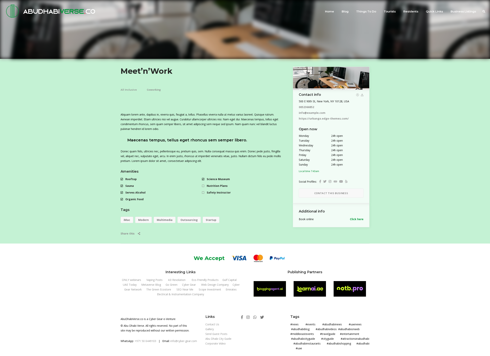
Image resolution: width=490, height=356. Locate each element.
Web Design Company (215, 284)
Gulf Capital (229, 280)
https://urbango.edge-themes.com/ (324, 118)
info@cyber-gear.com (183, 341)
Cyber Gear (189, 284)
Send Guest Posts (216, 334)
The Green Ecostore (158, 289)
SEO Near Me (185, 289)
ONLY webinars (131, 280)
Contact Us (212, 324)
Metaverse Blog (151, 284)
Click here (356, 219)
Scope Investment (210, 289)
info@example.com (312, 113)
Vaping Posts (154, 280)
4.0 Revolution (176, 280)
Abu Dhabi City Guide (218, 338)
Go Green (171, 284)
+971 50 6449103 (145, 341)
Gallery (209, 329)
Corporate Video (215, 343)
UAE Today (130, 284)
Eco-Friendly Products (205, 280)
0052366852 (306, 107)
